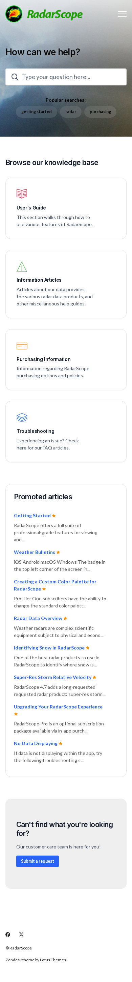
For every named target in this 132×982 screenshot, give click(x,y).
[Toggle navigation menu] (122, 14)
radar (70, 111)
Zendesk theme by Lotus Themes (35, 959)
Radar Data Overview (38, 618)
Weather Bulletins (35, 552)
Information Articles (39, 280)
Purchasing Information (43, 359)
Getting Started (33, 515)
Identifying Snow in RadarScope (50, 647)
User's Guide (31, 208)
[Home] (44, 13)
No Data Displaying (36, 743)
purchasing (100, 111)
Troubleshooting (35, 431)
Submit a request (37, 861)
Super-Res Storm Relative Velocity (53, 677)
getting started (36, 111)
